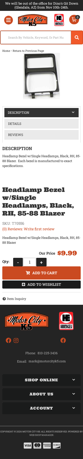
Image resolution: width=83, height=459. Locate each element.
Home (6, 50)
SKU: (6, 223)
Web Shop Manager (41, 435)
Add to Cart (44, 272)
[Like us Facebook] (8, 340)
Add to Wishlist (44, 284)
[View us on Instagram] (16, 340)
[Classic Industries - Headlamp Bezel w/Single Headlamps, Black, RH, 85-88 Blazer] (41, 76)
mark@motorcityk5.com (47, 361)
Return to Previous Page (28, 50)
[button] (41, 37)
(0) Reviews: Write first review (28, 228)
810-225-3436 (48, 353)
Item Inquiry (16, 298)
